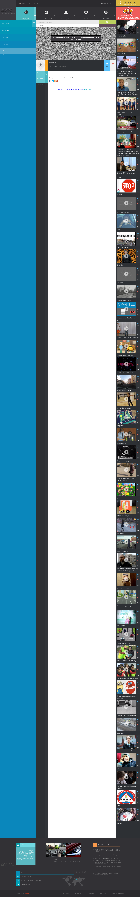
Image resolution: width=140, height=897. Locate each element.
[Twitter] (53, 81)
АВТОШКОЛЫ (103, 893)
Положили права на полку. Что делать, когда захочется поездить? (108, 863)
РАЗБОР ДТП (91, 893)
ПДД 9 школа (53, 66)
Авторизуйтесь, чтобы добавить (77, 89)
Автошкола (5, 30)
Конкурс (4, 51)
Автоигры (5, 44)
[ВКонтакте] (50, 81)
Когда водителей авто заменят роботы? (106, 858)
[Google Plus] (57, 81)
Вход (111, 3)
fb (82, 872)
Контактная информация (118, 893)
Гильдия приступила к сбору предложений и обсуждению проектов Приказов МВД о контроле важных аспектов (107, 855)
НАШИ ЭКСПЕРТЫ (78, 893)
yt (85, 872)
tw (79, 872)
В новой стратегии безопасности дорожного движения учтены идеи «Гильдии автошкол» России (108, 850)
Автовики (5, 37)
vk (77, 872)
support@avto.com (26, 876)
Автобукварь (6, 23)
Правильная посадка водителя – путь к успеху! (108, 866)
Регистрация (104, 3)
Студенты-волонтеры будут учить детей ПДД (107, 860)
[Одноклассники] (55, 81)
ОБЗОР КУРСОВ (66, 893)
